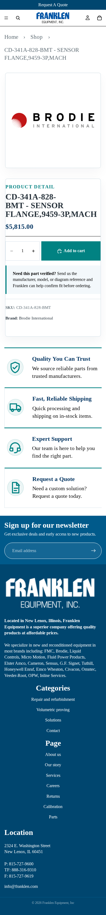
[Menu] (6, 18)
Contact (53, 730)
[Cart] (99, 18)
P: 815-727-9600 (18, 864)
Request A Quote (53, 4)
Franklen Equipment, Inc (58, 903)
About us (53, 754)
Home (11, 37)
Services (53, 775)
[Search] (18, 18)
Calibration (53, 806)
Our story (53, 764)
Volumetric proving (53, 709)
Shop (36, 37)
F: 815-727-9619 (18, 875)
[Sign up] (93, 550)
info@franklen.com (21, 886)
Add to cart (74, 250)
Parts (53, 817)
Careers (53, 785)
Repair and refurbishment (53, 699)
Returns (53, 796)
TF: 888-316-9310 (20, 869)
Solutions (53, 720)
